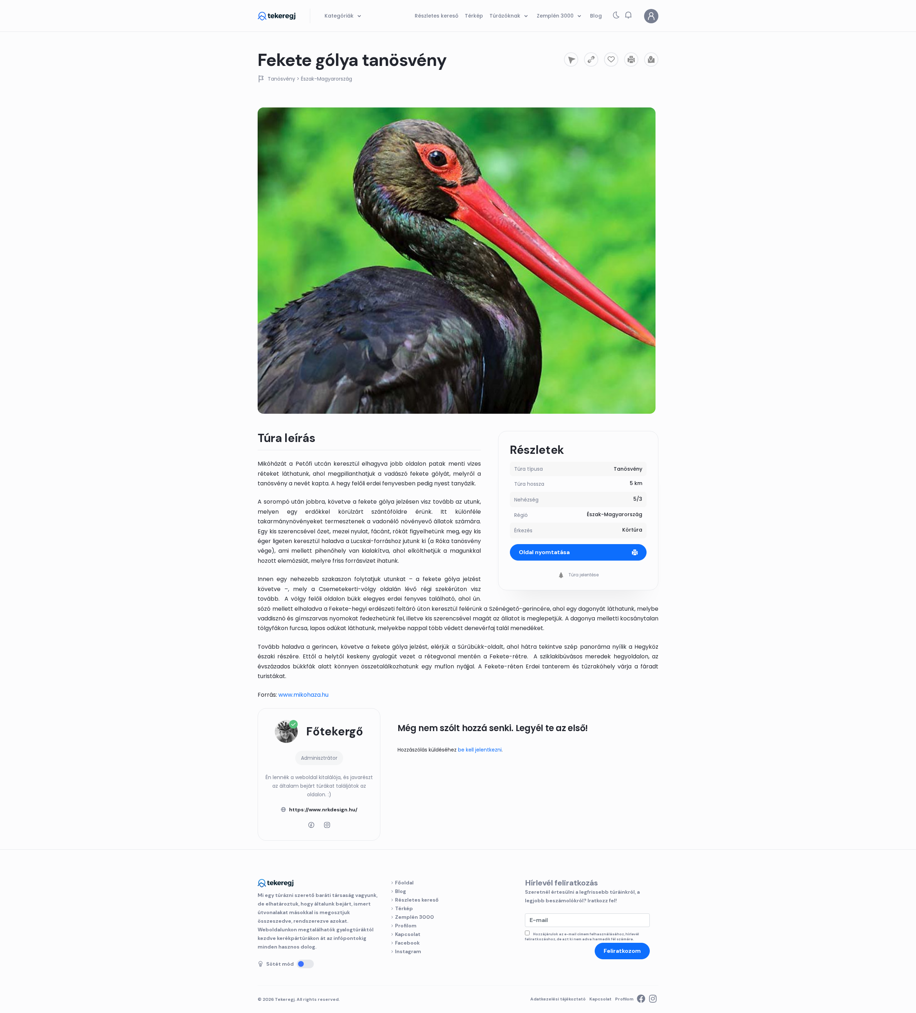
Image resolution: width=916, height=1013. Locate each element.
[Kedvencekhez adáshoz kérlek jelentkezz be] (611, 59)
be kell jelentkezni (480, 749)
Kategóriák (340, 15)
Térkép (404, 908)
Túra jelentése (583, 575)
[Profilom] (651, 16)
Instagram (408, 951)
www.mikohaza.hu (303, 695)
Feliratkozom (622, 951)
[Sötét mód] (305, 964)
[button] (628, 15)
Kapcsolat (407, 934)
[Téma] (616, 16)
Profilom (405, 925)
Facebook (407, 943)
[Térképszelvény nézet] (651, 59)
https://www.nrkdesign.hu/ (323, 809)
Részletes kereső (417, 900)
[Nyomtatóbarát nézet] (631, 59)
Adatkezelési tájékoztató (558, 999)
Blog (400, 891)
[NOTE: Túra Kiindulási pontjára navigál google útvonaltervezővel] (571, 59)
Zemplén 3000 (414, 917)
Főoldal (404, 882)
